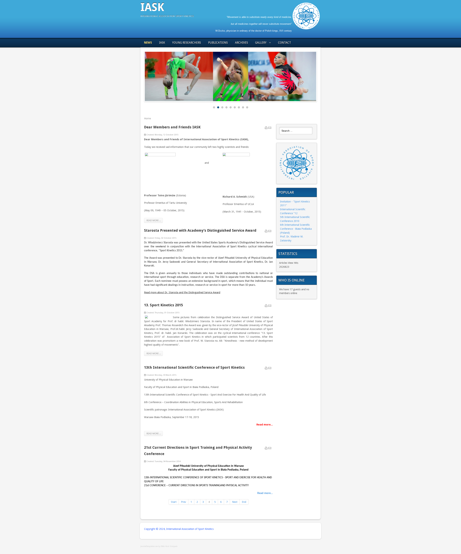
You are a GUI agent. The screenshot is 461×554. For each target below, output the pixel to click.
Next (319, 75)
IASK (152, 7)
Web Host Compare (169, 546)
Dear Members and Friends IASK (172, 127)
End (244, 501)
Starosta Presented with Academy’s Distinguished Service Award (200, 230)
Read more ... (153, 220)
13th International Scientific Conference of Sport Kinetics (194, 367)
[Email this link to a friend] (269, 128)
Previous (142, 75)
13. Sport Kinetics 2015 (163, 305)
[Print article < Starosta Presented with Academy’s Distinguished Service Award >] (266, 232)
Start (173, 501)
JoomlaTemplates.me (149, 546)
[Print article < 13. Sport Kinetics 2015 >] (266, 306)
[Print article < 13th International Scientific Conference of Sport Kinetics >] (266, 369)
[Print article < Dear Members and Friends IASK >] (266, 128)
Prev (183, 501)
